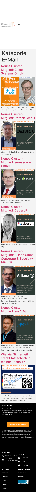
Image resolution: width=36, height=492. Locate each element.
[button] (18, 24)
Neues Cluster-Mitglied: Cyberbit (14, 208)
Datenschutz (22, 473)
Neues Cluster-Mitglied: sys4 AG (14, 309)
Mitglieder (5, 477)
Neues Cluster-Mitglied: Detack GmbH (18, 116)
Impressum (21, 477)
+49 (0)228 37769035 (11, 455)
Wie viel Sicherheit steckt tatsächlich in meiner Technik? (15, 358)
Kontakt (4, 488)
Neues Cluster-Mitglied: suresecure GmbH (16, 162)
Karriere (4, 484)
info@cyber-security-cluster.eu (11, 459)
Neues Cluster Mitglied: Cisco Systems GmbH (12, 69)
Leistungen (5, 473)
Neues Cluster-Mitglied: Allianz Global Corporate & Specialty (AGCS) (17, 256)
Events (4, 480)
